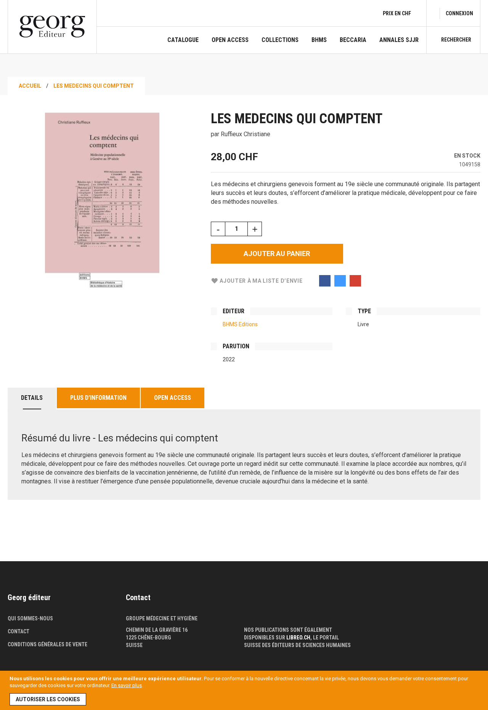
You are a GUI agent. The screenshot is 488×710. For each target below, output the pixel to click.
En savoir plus (126, 685)
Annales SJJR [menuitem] (399, 40)
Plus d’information (98, 397)
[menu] (293, 44)
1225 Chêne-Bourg (148, 637)
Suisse (134, 645)
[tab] (31, 398)
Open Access (172, 397)
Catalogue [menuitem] (183, 40)
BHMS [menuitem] (319, 40)
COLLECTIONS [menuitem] (280, 40)
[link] (459, 13)
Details (32, 397)
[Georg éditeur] (52, 26)
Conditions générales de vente (47, 644)
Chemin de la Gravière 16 (157, 630)
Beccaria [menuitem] (353, 40)
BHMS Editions (240, 324)
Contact (18, 631)
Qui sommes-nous (30, 618)
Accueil (30, 86)
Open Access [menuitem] (230, 40)
